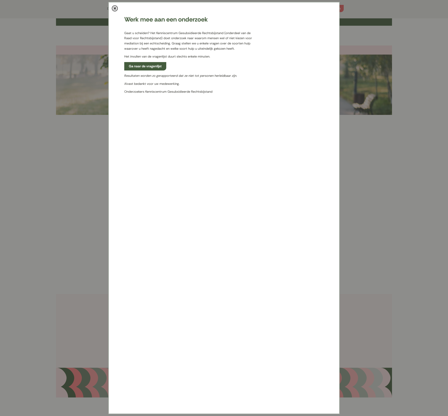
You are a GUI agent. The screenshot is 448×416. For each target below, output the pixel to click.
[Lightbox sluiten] (115, 8)
